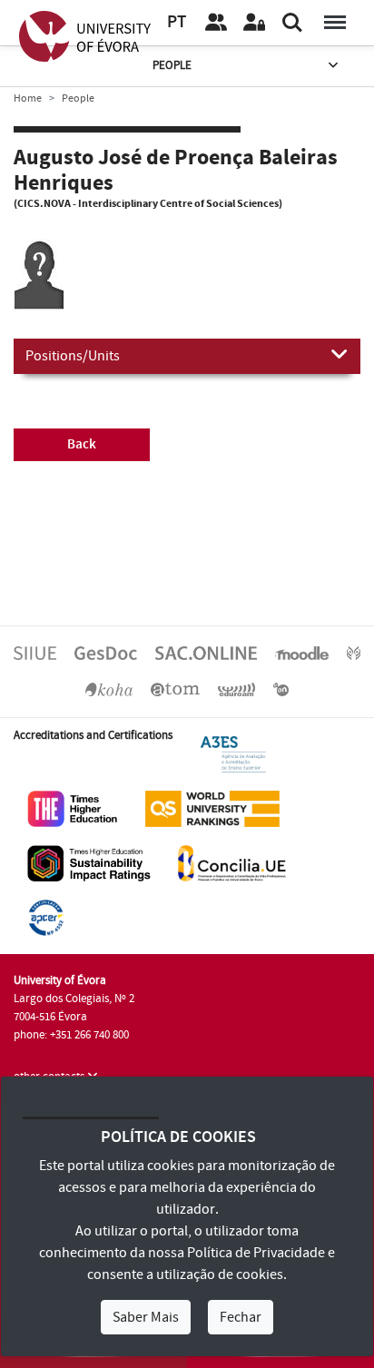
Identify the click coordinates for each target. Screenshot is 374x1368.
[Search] (292, 23)
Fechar (240, 1317)
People (172, 65)
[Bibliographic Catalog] (109, 689)
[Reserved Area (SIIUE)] (254, 23)
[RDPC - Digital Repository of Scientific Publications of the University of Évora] (353, 653)
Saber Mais (146, 1317)
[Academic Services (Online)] (206, 653)
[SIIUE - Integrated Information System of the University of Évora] (35, 653)
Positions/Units (72, 356)
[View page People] (216, 23)
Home (28, 98)
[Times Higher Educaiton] (72, 808)
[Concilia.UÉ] (232, 862)
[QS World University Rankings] (212, 808)
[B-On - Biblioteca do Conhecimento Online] (281, 689)
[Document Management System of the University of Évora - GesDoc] (105, 653)
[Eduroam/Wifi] (237, 689)
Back (81, 444)
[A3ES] (233, 753)
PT (176, 22)
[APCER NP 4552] (45, 917)
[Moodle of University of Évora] (301, 653)
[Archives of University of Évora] (175, 689)
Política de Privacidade (256, 1253)
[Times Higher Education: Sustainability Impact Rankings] (89, 862)
